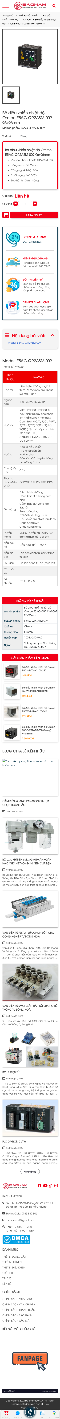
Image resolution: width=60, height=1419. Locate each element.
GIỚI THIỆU (8, 1273)
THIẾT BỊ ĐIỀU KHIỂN (13, 1267)
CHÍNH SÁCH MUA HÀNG (17, 1299)
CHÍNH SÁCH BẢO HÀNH (17, 1315)
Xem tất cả (30, 1171)
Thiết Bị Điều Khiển (28, 15)
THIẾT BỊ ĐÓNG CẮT (14, 1256)
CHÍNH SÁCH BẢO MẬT (16, 1320)
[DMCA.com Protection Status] (16, 1239)
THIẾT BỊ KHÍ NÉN (12, 1262)
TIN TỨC (7, 1278)
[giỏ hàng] (6, 1413)
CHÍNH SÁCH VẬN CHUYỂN (18, 1304)
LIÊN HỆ (6, 1283)
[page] (39, 1186)
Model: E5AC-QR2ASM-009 (24, 342)
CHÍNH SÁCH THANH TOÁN (18, 1309)
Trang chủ (7, 15)
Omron (27, 19)
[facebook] (30, 1363)
